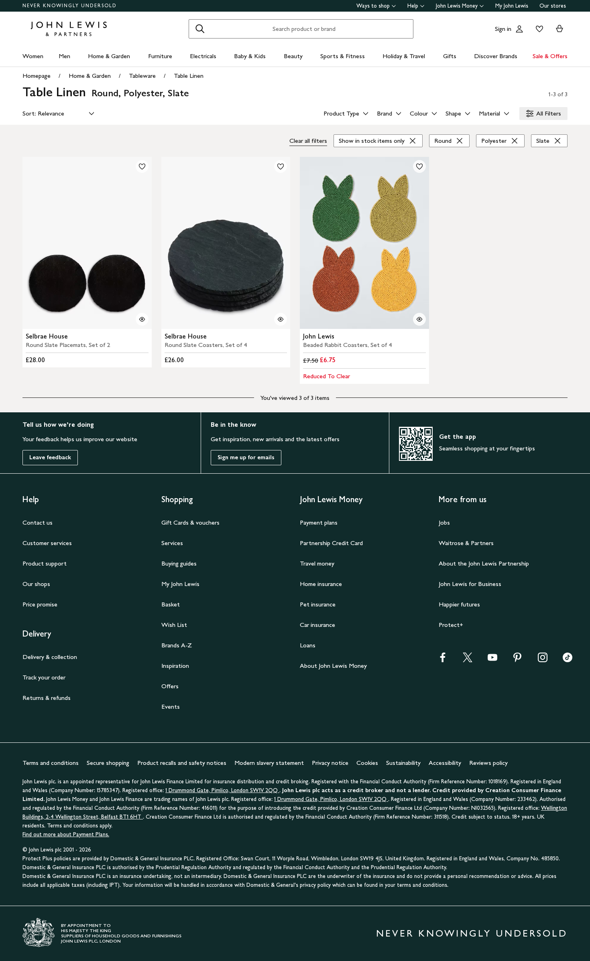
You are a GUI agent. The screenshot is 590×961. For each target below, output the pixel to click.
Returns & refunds (46, 697)
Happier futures (459, 604)
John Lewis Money (457, 5)
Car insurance (317, 625)
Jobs (444, 522)
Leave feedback (50, 457)
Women (32, 56)
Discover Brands (495, 56)
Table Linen (188, 75)
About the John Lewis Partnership (484, 563)
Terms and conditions (50, 762)
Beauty (293, 56)
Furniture (160, 56)
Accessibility (445, 762)
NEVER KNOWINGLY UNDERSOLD (69, 5)
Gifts (449, 56)
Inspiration (175, 665)
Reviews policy (488, 762)
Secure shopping (108, 762)
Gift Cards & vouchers (190, 522)
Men (64, 56)
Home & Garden (109, 56)
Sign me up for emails (246, 457)
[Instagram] (542, 660)
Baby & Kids (250, 56)
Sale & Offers (550, 56)
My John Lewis (511, 5)
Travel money (317, 563)
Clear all (308, 140)
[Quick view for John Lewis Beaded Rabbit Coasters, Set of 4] (419, 319)
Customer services (47, 543)
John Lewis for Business (470, 584)
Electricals (203, 56)
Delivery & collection (49, 657)
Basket (170, 604)
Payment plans (319, 522)
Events (170, 706)
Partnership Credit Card (331, 543)
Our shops (36, 584)
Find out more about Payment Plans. (65, 834)
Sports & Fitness (342, 56)
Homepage (36, 75)
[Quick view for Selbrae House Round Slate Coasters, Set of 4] (280, 319)
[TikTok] (567, 660)
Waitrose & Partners (466, 543)
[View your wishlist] (537, 29)
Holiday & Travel (403, 56)
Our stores (552, 5)
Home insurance (321, 584)
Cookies (367, 762)
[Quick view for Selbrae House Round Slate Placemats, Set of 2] (142, 319)
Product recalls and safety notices (181, 762)
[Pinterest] (517, 660)
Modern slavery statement (269, 762)
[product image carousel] (87, 243)
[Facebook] (443, 660)
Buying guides (179, 563)
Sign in (503, 28)
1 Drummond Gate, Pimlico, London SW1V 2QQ (222, 790)
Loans (307, 645)
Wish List (174, 625)
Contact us (37, 522)
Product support (44, 563)
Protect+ (451, 625)
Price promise (39, 604)
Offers (170, 686)
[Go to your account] (519, 29)
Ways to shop (373, 5)
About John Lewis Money (333, 665)
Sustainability (403, 762)
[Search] (200, 29)
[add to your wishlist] (142, 166)
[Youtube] (492, 660)
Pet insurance (318, 604)
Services (172, 543)
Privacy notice (330, 762)
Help (412, 5)
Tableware (142, 75)
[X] (467, 660)
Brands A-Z (176, 645)
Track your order (43, 677)
